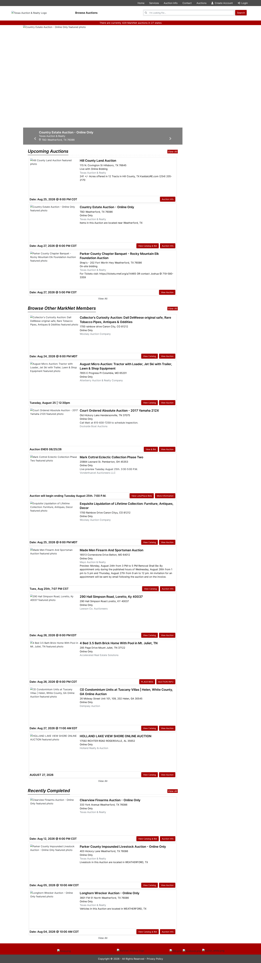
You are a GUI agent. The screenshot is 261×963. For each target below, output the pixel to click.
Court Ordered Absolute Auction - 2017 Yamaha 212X (119, 410)
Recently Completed (49, 790)
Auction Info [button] (171, 3)
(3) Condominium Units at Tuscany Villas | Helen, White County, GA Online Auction (126, 692)
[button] (35, 82)
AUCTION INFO (166, 681)
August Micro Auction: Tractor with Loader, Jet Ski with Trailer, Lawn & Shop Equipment (126, 366)
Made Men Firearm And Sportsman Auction (111, 550)
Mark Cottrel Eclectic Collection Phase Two (111, 457)
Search (241, 12)
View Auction (167, 292)
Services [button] (154, 3)
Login (244, 3)
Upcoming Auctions (48, 151)
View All (172, 151)
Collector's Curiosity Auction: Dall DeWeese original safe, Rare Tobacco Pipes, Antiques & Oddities (125, 320)
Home (141, 3)
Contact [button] (187, 3)
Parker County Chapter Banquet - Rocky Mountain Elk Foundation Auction (119, 256)
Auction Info (168, 199)
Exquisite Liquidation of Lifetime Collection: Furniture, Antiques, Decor (126, 506)
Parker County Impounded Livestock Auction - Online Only (123, 846)
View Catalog (149, 356)
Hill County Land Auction (98, 160)
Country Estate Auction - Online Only (107, 207)
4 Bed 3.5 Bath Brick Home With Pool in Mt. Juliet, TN (119, 643)
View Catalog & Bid (147, 246)
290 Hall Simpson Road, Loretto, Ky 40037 (111, 596)
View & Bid (151, 449)
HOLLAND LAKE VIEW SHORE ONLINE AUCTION (115, 736)
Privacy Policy (155, 958)
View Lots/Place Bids (141, 495)
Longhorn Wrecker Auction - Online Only (109, 893)
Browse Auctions (86, 12)
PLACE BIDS (147, 681)
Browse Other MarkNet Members (62, 308)
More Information (165, 495)
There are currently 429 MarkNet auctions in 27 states (131, 22)
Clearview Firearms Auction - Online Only (110, 800)
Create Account (223, 3)
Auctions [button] (201, 3)
